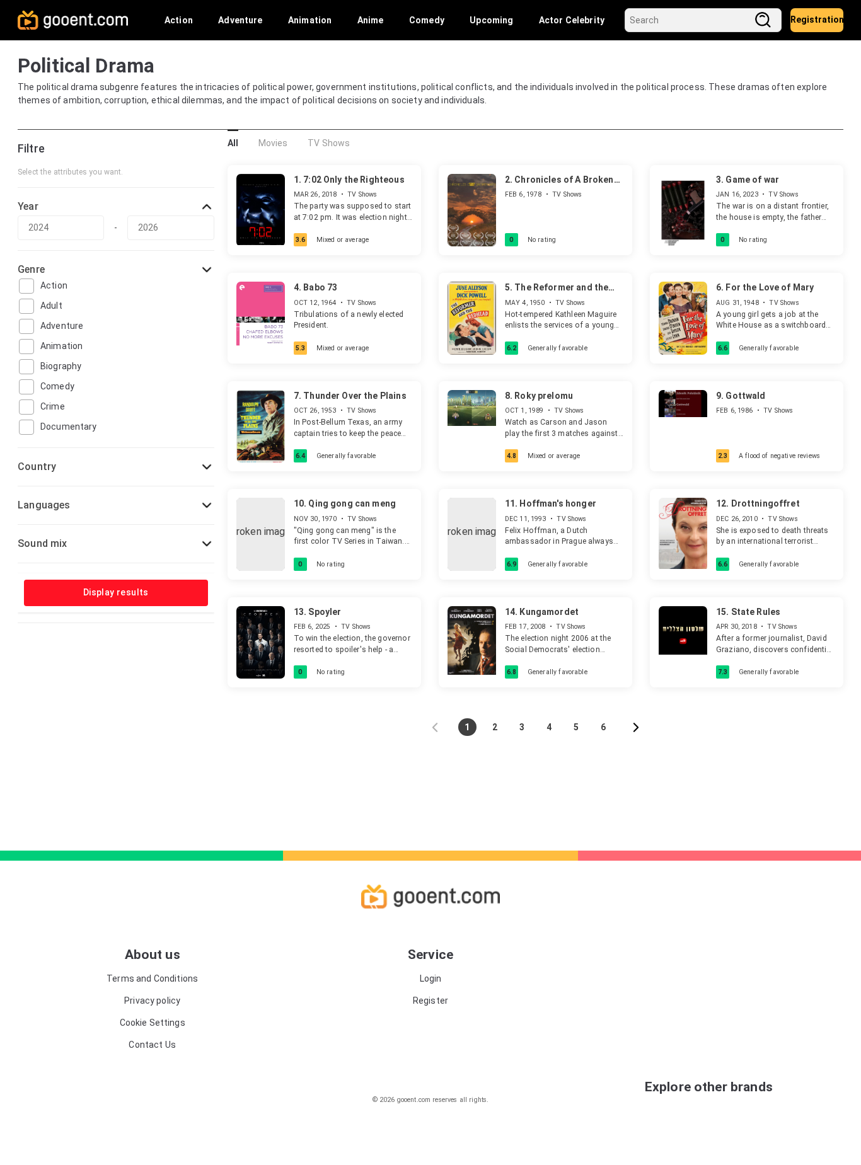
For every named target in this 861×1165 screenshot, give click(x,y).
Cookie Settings (152, 1023)
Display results (116, 592)
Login (431, 978)
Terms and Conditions (152, 978)
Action (179, 20)
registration (816, 19)
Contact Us (152, 1045)
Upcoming (491, 20)
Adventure (240, 20)
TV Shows (329, 143)
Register (430, 1001)
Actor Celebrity (571, 20)
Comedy (426, 20)
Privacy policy (152, 1001)
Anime (370, 20)
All (233, 143)
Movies (273, 143)
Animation (310, 20)
